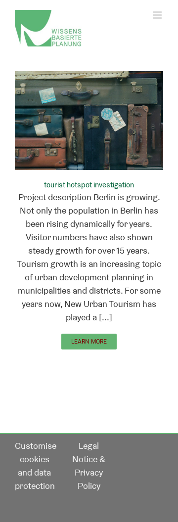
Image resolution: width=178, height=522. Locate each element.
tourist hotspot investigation (89, 184)
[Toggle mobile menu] (158, 15)
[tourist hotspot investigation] (89, 78)
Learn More (89, 341)
